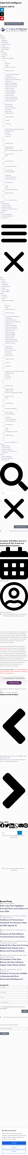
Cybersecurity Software (11, 86)
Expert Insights (5, 49)
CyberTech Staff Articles (11, 99)
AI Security (8, 63)
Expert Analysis (5, 47)
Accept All (14, 1143)
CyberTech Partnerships (11, 97)
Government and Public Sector (9, 208)
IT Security (8, 136)
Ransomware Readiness (11, 166)
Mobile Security (9, 148)
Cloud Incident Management (12, 74)
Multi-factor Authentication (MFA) (13, 150)
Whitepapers (5, 42)
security (24, 688)
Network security (9, 154)
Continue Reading (14, 682)
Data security (8, 111)
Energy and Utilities (6, 207)
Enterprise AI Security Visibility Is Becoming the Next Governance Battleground (13, 976)
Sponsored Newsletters (7, 216)
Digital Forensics (9, 113)
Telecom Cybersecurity (11, 177)
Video (6, 186)
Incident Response (9, 131)
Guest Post (8, 123)
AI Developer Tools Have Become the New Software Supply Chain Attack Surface (13, 962)
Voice (6, 187)
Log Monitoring (9, 143)
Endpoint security (9, 116)
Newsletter (4, 40)
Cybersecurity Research (11, 83)
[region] (14, 1141)
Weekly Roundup (9, 193)
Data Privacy (8, 109)
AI (5, 61)
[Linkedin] (2, 10)
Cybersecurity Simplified (8, 58)
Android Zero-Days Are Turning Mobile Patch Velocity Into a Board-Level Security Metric (14, 948)
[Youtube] (2, 18)
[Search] (19, 833)
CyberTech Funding (10, 90)
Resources (2, 37)
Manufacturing (5, 203)
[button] (14, 248)
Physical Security (9, 161)
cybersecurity (3, 648)
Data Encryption (9, 106)
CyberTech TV (5, 217)
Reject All (14, 1151)
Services (2, 212)
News (1, 35)
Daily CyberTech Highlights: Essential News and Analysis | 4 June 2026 (14, 909)
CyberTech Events (9, 88)
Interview (7, 132)
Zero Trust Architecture (11, 200)
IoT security (8, 134)
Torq (1, 632)
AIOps (6, 65)
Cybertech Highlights (10, 92)
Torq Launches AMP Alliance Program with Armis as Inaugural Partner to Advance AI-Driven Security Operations (14, 671)
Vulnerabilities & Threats (11, 189)
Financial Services (6, 205)
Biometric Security (9, 70)
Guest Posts (5, 54)
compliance (11, 688)
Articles (3, 56)
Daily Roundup (8, 104)
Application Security (10, 67)
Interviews (4, 53)
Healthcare (4, 210)
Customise (14, 1147)
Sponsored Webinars (7, 214)
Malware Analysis (9, 147)
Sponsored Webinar (10, 171)
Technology (8, 175)
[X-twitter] (2, 14)
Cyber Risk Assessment (10, 77)
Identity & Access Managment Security (14, 129)
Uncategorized (8, 182)
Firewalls (7, 120)
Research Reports (6, 44)
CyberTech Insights (10, 93)
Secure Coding (9, 170)
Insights (2, 51)
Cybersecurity (8, 81)
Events (3, 38)
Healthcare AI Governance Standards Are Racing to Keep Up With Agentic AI (13, 923)
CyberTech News (9, 95)
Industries (2, 201)
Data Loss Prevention (10, 108)
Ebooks (3, 45)
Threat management (10, 178)
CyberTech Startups (10, 100)
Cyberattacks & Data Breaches (13, 79)
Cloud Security (9, 76)
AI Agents (5, 688)
